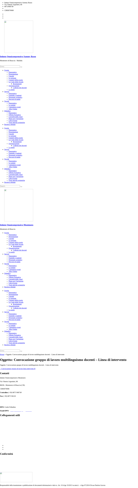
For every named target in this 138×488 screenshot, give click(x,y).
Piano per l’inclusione (16, 119)
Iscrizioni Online (5, 431)
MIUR (2, 427)
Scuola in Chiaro (5, 438)
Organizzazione (14, 86)
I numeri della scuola (16, 80)
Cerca (2, 64)
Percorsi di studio (14, 99)
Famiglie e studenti (15, 95)
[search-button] (21, 351)
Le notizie (12, 105)
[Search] (21, 186)
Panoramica (13, 72)
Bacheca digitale (10, 124)
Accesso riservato (6, 469)
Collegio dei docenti (20, 88)
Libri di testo (13, 121)
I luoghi (11, 76)
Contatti (2, 420)
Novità (6, 101)
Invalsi (2, 442)
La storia (12, 90)
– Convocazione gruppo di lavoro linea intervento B (17, 369)
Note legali (3, 466)
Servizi (6, 91)
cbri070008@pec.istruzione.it (10, 403)
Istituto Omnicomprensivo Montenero (16, 225)
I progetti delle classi (16, 117)
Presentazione (13, 74)
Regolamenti (17, 84)
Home (2, 354)
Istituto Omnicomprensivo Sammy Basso (18, 56)
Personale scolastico (15, 97)
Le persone (12, 78)
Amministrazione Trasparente (10, 423)
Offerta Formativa (15, 115)
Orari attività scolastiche (17, 122)
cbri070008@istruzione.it (13, 8)
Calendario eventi (15, 107)
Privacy (2, 458)
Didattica (7, 111)
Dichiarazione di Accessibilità (10, 462)
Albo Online (13, 109)
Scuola (6, 70)
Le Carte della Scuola (16, 82)
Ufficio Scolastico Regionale (10, 434)
